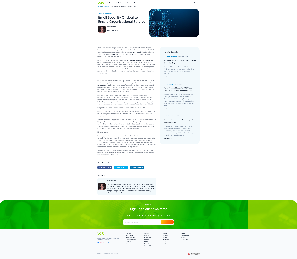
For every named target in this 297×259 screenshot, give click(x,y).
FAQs (164, 241)
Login (189, 2)
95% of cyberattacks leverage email (122, 54)
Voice (127, 243)
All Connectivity (129, 235)
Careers (146, 241)
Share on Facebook (104, 167)
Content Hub (147, 237)
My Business (119, 2)
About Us (146, 235)
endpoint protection (140, 83)
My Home (109, 2)
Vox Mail (183, 237)
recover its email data (137, 108)
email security (137, 52)
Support (196, 2)
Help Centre (166, 239)
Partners (146, 239)
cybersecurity (136, 48)
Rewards (136, 2)
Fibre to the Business (131, 239)
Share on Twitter (120, 167)
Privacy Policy (147, 243)
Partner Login (184, 239)
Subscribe (165, 222)
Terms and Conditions (149, 245)
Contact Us (165, 235)
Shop (128, 2)
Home (99, 6)
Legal (164, 243)
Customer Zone (185, 235)
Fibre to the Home (130, 237)
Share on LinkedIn (136, 167)
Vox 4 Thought (105, 6)
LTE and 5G (129, 241)
